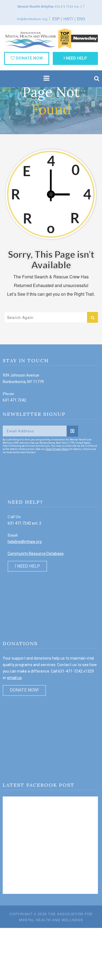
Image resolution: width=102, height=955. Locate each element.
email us (14, 678)
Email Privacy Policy (57, 449)
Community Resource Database (36, 553)
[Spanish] (57, 15)
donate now (29, 58)
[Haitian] (69, 15)
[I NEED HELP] (27, 560)
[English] (80, 15)
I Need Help (75, 58)
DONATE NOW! (24, 690)
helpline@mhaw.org (25, 541)
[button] (96, 78)
